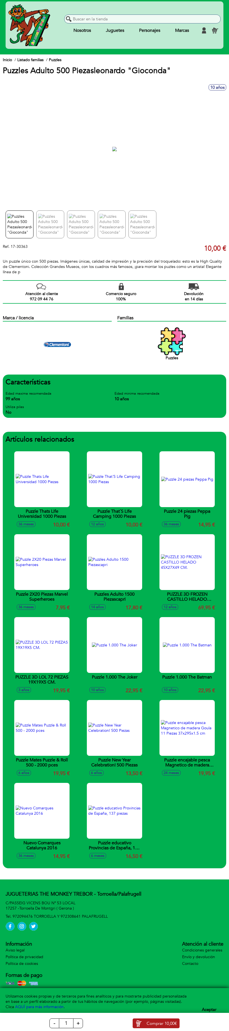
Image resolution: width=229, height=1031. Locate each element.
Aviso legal (15, 950)
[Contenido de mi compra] (215, 30)
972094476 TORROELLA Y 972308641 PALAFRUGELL (60, 916)
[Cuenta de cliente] (203, 30)
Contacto (190, 963)
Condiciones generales (202, 950)
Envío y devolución (198, 957)
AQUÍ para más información (39, 1007)
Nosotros (82, 30)
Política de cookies (22, 963)
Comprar (162, 1023)
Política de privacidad (24, 957)
